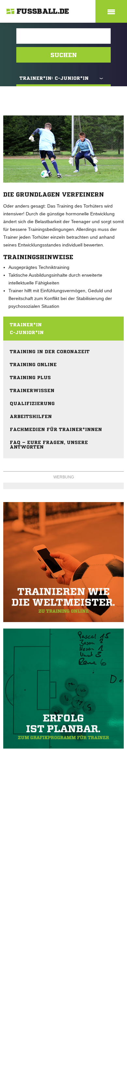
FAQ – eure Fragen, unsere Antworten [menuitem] (49, 444)
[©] (63, 562)
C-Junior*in (27, 332)
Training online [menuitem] (33, 364)
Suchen (63, 55)
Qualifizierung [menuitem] (32, 403)
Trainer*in (26, 324)
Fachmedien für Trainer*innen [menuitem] (56, 429)
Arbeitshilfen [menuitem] (31, 416)
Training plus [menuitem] (30, 377)
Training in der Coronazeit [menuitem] (50, 351)
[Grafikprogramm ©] (63, 689)
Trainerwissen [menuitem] (32, 390)
